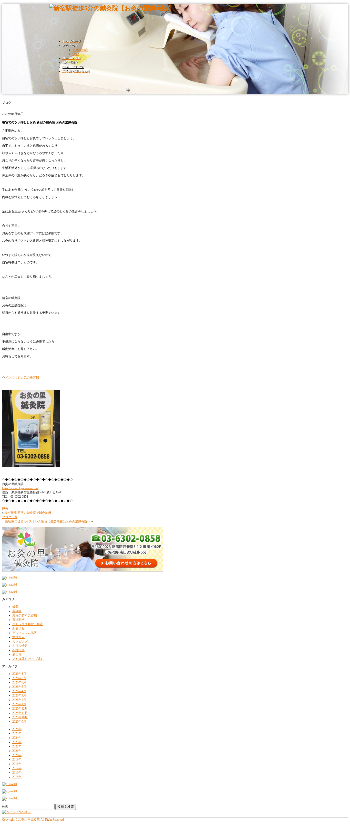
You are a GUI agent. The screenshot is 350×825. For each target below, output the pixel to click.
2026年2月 (19, 700)
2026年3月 (19, 695)
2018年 (17, 764)
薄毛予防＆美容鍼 (24, 615)
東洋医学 (18, 620)
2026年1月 (19, 704)
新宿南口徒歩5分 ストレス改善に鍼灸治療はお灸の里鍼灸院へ (47, 521)
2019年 (17, 759)
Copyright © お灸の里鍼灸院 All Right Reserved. (33, 819)
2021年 (17, 751)
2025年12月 (20, 708)
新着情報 (18, 628)
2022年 (17, 746)
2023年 (17, 742)
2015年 (17, 777)
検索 (5, 807)
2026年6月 (19, 682)
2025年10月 (20, 717)
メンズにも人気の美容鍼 (22, 377)
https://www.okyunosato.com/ (20, 488)
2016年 (17, 772)
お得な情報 (20, 646)
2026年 (17, 729)
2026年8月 (19, 674)
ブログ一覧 (9, 517)
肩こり (17, 654)
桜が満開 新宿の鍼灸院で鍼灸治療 (27, 513)
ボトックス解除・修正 (27, 624)
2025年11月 (20, 713)
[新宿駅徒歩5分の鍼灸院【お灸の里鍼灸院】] (111, 8)
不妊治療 (18, 650)
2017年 (17, 768)
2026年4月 (19, 691)
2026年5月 (19, 687)
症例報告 (18, 637)
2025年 (17, 733)
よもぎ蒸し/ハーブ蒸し (28, 659)
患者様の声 (80, 50)
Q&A (76, 54)
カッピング (20, 641)
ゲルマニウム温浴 (24, 633)
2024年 (17, 738)
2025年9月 (19, 721)
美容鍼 (17, 611)
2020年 (17, 755)
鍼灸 (5, 508)
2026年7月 (19, 678)
